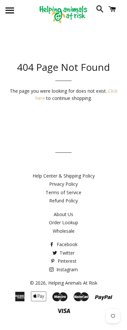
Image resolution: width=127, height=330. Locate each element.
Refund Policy (63, 200)
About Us (63, 214)
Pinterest (66, 261)
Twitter (66, 253)
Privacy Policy (63, 184)
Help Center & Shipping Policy (64, 176)
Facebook (66, 244)
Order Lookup (63, 222)
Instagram (66, 269)
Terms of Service (63, 192)
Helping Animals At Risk (72, 283)
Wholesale (64, 231)
